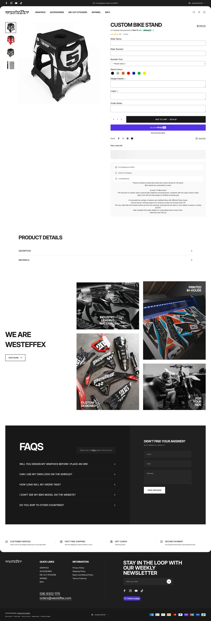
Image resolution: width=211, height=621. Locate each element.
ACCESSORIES (46, 571)
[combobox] (197, 3)
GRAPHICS (44, 568)
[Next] (95, 69)
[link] (15, 357)
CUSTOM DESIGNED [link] (88, 404)
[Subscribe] (169, 581)
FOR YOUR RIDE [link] (197, 402)
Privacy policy (17, 616)
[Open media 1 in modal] (59, 63)
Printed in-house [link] (194, 288)
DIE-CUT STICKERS (48, 575)
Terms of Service (80, 578)
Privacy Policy (78, 568)
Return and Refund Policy (83, 575)
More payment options (158, 133)
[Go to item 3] (10, 52)
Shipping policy (35, 616)
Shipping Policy (79, 571)
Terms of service (26, 616)
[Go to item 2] (10, 40)
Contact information (46, 616)
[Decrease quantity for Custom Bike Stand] (113, 119)
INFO (42, 582)
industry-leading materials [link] (108, 320)
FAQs (94, 450)
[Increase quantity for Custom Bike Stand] (121, 119)
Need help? (202, 138)
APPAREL (43, 578)
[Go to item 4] (10, 65)
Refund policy (8, 616)
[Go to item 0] (10, 27)
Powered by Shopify (23, 613)
